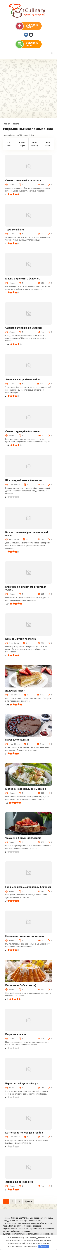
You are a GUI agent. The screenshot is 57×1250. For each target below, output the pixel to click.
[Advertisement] (28, 88)
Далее (28, 1201)
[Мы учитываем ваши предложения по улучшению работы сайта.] (28, 26)
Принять (44, 1246)
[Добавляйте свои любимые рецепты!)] (28, 44)
